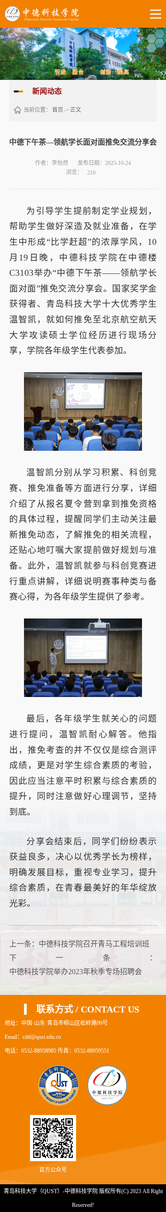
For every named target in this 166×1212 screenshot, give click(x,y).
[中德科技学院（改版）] (49, 14)
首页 (57, 110)
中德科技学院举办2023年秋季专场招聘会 (75, 972)
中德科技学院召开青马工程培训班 (94, 944)
